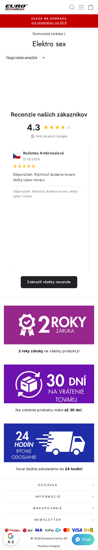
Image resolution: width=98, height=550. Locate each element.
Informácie (48, 496)
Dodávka (47, 485)
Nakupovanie (47, 508)
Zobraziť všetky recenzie (49, 282)
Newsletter (48, 519)
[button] (83, 539)
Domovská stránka (48, 34)
